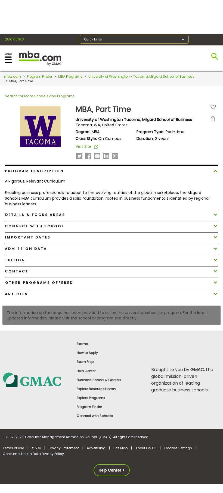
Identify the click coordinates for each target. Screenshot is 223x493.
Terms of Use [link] (13, 448)
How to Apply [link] (87, 352)
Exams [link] (82, 343)
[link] (37, 379)
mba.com (12, 76)
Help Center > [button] (112, 470)
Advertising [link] (96, 448)
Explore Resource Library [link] (96, 389)
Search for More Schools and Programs (40, 96)
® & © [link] (36, 448)
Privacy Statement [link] (64, 448)
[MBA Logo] (40, 57)
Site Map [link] (120, 448)
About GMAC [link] (145, 448)
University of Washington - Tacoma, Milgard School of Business (141, 76)
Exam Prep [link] (85, 361)
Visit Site (83, 146)
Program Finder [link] (89, 406)
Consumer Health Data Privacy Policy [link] (33, 453)
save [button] (213, 107)
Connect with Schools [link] (95, 415)
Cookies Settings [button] (178, 448)
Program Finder (39, 76)
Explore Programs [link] (91, 397)
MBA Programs (70, 76)
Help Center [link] (86, 371)
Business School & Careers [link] (99, 380)
